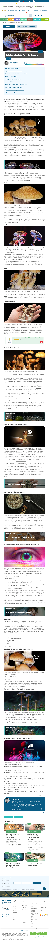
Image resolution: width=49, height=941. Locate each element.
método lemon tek (29, 404)
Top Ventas (24, 907)
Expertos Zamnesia (25, 918)
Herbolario (14, 908)
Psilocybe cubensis (37, 107)
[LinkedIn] (42, 809)
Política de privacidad (24, 930)
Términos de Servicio (29, 889)
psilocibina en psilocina (21, 461)
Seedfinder (23, 901)
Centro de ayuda (33, 901)
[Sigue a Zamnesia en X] (8, 914)
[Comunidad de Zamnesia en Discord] (6, 916)
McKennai (28, 451)
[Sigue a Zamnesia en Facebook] (2, 914)
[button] (6, 63)
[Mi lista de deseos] (39, 16)
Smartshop (14, 910)
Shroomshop (18, 817)
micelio (5, 296)
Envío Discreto (24, 920)
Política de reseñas (34, 919)
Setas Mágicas (15, 912)
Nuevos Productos (25, 905)
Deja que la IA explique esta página (35, 63)
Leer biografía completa (17, 809)
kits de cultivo (38, 388)
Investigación (9, 817)
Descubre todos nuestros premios (36, 894)
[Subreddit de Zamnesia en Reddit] (4, 916)
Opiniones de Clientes (25, 911)
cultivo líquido (36, 382)
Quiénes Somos (24, 909)
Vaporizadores (15, 906)
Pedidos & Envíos (34, 908)
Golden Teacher (15, 452)
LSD (14, 596)
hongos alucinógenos (23, 137)
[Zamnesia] (11, 16)
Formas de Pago (33, 906)
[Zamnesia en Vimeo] (6, 914)
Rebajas (14, 919)
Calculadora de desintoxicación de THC (43, 903)
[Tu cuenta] (36, 16)
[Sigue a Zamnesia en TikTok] (2, 916)
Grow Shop (14, 914)
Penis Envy (34, 327)
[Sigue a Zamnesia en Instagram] (4, 914)
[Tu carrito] (43, 16)
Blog (22, 903)
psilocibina (25, 106)
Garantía (32, 921)
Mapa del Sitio (24, 922)
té (20, 527)
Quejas (32, 923)
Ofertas (14, 917)
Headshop (14, 904)
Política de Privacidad (21, 889)
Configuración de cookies (39, 937)
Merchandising (15, 915)
